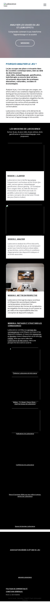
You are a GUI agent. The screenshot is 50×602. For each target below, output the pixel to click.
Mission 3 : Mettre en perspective (22, 295)
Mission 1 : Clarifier (16, 176)
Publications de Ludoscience (25, 434)
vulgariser (32, 193)
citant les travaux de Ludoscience (24, 404)
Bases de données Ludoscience (25, 526)
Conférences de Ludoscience (25, 465)
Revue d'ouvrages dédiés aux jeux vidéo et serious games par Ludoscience (25, 495)
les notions (32, 180)
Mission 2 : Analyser (16, 239)
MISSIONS (25, 43)
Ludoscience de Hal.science (18, 341)
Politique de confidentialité (16, 589)
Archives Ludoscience (25, 577)
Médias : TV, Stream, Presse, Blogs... (25, 402)
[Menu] (44, 5)
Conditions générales (14, 591)
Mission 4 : (12, 323)
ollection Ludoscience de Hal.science (25, 373)
